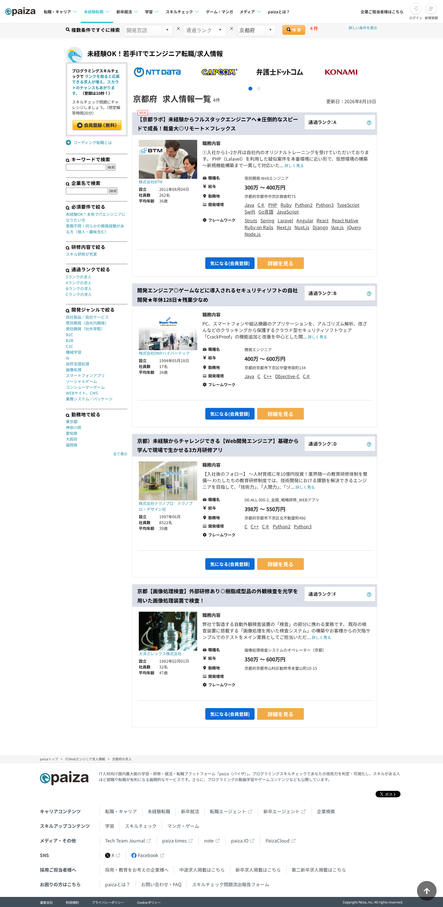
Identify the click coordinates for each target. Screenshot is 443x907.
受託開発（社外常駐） (85, 328)
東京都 (72, 421)
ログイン (415, 17)
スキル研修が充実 (81, 254)
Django (320, 227)
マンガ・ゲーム (183, 826)
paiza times (174, 840)
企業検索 (326, 811)
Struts (251, 220)
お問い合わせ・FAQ (161, 884)
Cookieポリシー (149, 902)
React (323, 220)
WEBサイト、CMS (82, 393)
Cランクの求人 (79, 294)
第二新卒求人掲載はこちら (319, 869)
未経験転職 (159, 811)
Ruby (286, 205)
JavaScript (288, 211)
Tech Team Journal (125, 840)
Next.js (284, 227)
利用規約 (72, 902)
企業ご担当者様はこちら (382, 11)
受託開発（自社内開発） (87, 322)
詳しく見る (294, 165)
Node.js (253, 234)
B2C (69, 334)
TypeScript (348, 205)
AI (67, 358)
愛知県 (72, 433)
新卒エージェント (281, 811)
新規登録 (431, 17)
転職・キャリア (121, 811)
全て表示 (120, 453)
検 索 (296, 30)
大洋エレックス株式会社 (160, 653)
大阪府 (72, 439)
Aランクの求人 (78, 282)
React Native (345, 220)
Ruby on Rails (259, 227)
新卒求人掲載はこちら (258, 869)
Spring (267, 220)
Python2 (304, 205)
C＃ (261, 205)
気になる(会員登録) (230, 263)
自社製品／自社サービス (87, 317)
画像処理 (73, 369)
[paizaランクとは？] (369, 122)
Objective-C (287, 376)
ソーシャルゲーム (81, 381)
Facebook (148, 855)
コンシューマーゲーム (85, 387)
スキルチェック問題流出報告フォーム (230, 884)
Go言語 (265, 211)
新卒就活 (190, 811)
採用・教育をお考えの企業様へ (137, 869)
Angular (304, 220)
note (209, 840)
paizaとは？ (279, 11)
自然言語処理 (77, 363)
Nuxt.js (301, 227)
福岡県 (72, 444)
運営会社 (46, 902)
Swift (250, 211)
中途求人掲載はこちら (202, 869)
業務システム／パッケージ (89, 398)
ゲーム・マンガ (219, 11)
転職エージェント (228, 811)
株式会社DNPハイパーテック (164, 353)
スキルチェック (141, 826)
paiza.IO (239, 840)
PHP (272, 205)
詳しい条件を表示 (363, 27)
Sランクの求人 (78, 276)
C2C (69, 346)
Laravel (285, 220)
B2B (69, 340)
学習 (109, 826)
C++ (268, 376)
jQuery (354, 227)
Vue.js (337, 227)
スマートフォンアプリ (85, 375)
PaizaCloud (278, 840)
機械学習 (73, 352)
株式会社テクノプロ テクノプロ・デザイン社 (166, 506)
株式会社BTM (150, 181)
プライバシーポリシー (108, 902)
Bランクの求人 (79, 288)
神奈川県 (73, 427)
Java (249, 205)
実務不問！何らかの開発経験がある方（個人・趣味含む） (95, 228)
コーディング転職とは (92, 142)
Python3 (325, 205)
